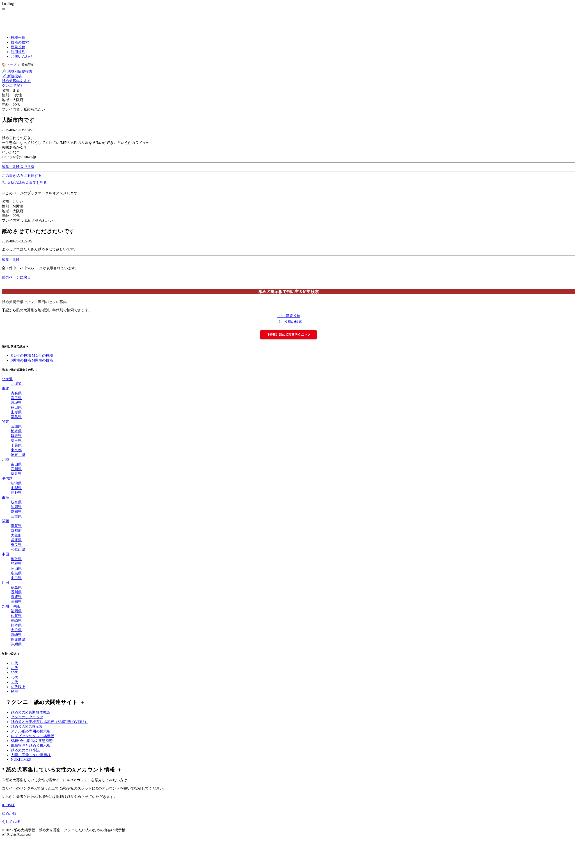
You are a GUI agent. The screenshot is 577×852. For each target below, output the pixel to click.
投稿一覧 (18, 37)
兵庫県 (16, 540)
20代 (14, 668)
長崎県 (16, 620)
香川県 (16, 592)
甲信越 (7, 478)
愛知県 (16, 512)
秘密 (14, 691)
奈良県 (16, 545)
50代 (14, 682)
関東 (5, 422)
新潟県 (16, 483)
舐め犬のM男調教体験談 (30, 712)
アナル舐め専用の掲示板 (30, 731)
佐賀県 (16, 616)
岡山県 (16, 568)
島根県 (16, 564)
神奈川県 (18, 455)
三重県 (16, 516)
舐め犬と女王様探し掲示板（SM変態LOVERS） (49, 722)
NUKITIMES (21, 759)
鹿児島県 (18, 639)
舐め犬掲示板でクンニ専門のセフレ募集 (34, 302)
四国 (5, 583)
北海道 (7, 379)
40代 (14, 677)
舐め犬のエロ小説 (25, 750)
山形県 (16, 412)
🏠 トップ (9, 65)
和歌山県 (18, 549)
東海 (5, 497)
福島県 (16, 417)
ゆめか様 (9, 813)
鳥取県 (16, 559)
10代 (14, 663)
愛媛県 (16, 597)
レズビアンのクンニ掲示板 (32, 736)
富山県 (16, 464)
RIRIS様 (8, 805)
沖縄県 (16, 644)
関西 (5, 521)
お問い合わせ (21, 56)
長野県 (16, 493)
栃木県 (16, 431)
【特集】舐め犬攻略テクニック (288, 334)
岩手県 (16, 398)
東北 (5, 388)
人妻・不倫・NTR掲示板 (31, 755)
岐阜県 (16, 502)
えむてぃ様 (11, 822)
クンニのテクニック (27, 717)
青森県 (16, 393)
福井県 (16, 474)
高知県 (16, 601)
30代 (14, 673)
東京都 (16, 450)
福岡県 (16, 611)
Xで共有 (27, 167)
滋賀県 (16, 526)
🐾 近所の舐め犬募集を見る (24, 182)
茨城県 (16, 426)
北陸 (5, 459)
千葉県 (16, 445)
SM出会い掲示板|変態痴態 (32, 741)
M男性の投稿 (42, 360)
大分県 (16, 630)
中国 (5, 554)
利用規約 (18, 52)
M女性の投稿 (42, 355)
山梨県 (16, 488)
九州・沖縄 (11, 606)
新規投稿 (18, 47)
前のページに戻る (16, 277)
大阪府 (16, 535)
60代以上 (18, 687)
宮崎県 (16, 635)
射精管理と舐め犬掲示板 (30, 745)
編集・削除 (11, 167)
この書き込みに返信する (21, 175)
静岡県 (16, 507)
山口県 (16, 578)
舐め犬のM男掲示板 (27, 726)
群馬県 (16, 436)
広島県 (16, 573)
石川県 (16, 469)
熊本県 (16, 625)
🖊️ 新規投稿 (12, 76)
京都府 (16, 530)
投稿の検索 (20, 42)
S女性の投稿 (21, 355)
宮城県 (16, 403)
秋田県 (16, 407)
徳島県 (16, 587)
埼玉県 (16, 440)
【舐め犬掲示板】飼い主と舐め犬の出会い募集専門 (85, 19)
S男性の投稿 (21, 360)
